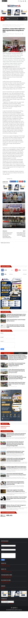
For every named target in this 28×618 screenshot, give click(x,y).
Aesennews (3, 428)
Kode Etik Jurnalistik (5, 566)
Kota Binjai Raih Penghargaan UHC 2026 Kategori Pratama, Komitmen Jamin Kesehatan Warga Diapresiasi (13, 225)
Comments (20, 353)
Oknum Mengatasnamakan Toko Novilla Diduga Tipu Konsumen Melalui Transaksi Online (15, 326)
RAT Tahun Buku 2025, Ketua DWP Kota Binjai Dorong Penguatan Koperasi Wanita (13, 213)
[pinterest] (23, 1)
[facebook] (18, 1)
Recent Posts (7, 353)
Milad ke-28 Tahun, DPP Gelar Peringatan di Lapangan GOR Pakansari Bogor (16, 506)
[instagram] (25, 1)
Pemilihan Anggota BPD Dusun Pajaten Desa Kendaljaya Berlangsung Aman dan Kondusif (16, 467)
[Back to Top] (17, 608)
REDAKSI (3, 588)
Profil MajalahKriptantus (6, 571)
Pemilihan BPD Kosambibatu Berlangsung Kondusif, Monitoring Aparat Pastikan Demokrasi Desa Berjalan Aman (15, 460)
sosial (10, 24)
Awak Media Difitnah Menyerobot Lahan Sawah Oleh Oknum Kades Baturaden (15, 452)
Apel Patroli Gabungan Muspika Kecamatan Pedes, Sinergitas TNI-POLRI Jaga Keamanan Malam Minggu (17, 377)
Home (4, 24)
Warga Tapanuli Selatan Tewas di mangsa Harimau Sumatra (15, 320)
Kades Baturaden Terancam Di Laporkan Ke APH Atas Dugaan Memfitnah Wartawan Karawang (16, 435)
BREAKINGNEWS (6, 210)
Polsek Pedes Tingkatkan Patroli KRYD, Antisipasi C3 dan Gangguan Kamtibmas (15, 490)
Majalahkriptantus (5, 426)
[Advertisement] (10, 526)
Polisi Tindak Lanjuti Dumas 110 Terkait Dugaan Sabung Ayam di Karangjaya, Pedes (16, 384)
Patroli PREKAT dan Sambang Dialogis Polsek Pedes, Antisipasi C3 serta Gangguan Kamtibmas (16, 364)
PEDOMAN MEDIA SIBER (6, 577)
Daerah (7, 24)
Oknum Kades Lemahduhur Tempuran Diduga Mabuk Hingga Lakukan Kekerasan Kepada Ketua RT (16, 498)
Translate (11, 603)
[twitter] (20, 1)
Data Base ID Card (5, 583)
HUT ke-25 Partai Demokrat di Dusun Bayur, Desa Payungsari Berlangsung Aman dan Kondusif (16, 371)
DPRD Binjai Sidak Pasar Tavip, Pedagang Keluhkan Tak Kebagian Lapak (12, 200)
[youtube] (22, 1)
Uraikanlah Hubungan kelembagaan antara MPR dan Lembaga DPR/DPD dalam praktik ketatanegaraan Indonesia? (16, 316)
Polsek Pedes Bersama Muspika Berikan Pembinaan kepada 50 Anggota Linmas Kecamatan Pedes (15, 483)
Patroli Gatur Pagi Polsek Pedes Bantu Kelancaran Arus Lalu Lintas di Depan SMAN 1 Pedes (16, 475)
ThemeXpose (19, 609)
